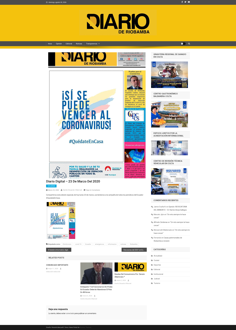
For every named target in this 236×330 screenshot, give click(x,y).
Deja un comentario (93, 190)
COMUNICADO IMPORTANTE (57, 265)
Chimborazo (67, 244)
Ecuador (88, 244)
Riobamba (133, 244)
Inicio (50, 44)
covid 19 (78, 244)
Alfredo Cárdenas (161, 222)
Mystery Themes (85, 327)
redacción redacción (53, 272)
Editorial (69, 44)
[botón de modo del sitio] (183, 43)
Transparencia (91, 44)
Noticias (79, 44)
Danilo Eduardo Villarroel (72, 190)
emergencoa (99, 244)
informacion (112, 244)
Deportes (157, 265)
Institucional (158, 274)
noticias (123, 244)
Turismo (157, 283)
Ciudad (156, 260)
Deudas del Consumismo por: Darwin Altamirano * (130, 275)
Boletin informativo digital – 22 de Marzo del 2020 (60, 250)
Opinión (59, 44)
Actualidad (51, 186)
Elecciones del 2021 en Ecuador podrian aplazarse (135, 250)
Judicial (157, 279)
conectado (70, 313)
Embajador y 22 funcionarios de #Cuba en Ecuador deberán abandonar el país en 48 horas (96, 289)
